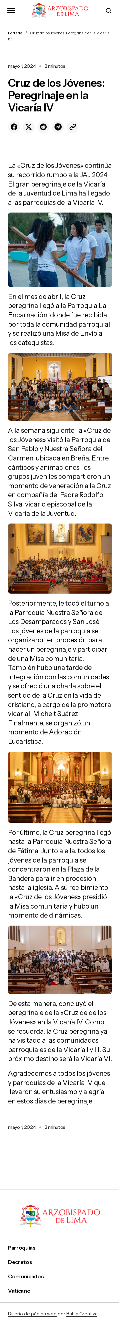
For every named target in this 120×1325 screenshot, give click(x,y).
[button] (11, 11)
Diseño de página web (32, 1314)
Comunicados (26, 1276)
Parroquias (22, 1248)
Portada (15, 32)
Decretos (20, 1262)
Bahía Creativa (81, 1314)
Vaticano (19, 1291)
